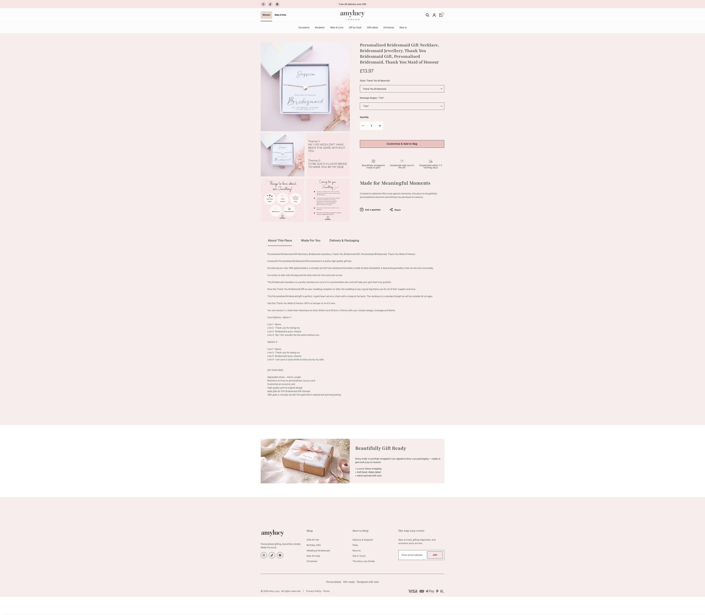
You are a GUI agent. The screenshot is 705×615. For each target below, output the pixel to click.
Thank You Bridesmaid (374, 88)
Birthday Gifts (314, 545)
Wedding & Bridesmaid (318, 550)
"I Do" (366, 106)
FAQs (355, 545)
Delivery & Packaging (344, 240)
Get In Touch (359, 555)
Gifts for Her (313, 539)
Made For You (310, 240)
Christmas (312, 561)
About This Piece (280, 240)
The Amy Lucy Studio (363, 561)
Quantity (364, 117)
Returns (356, 550)
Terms (326, 591)
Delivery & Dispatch (362, 539)
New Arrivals (313, 555)
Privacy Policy (313, 591)
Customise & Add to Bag (402, 143)
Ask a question (372, 209)
